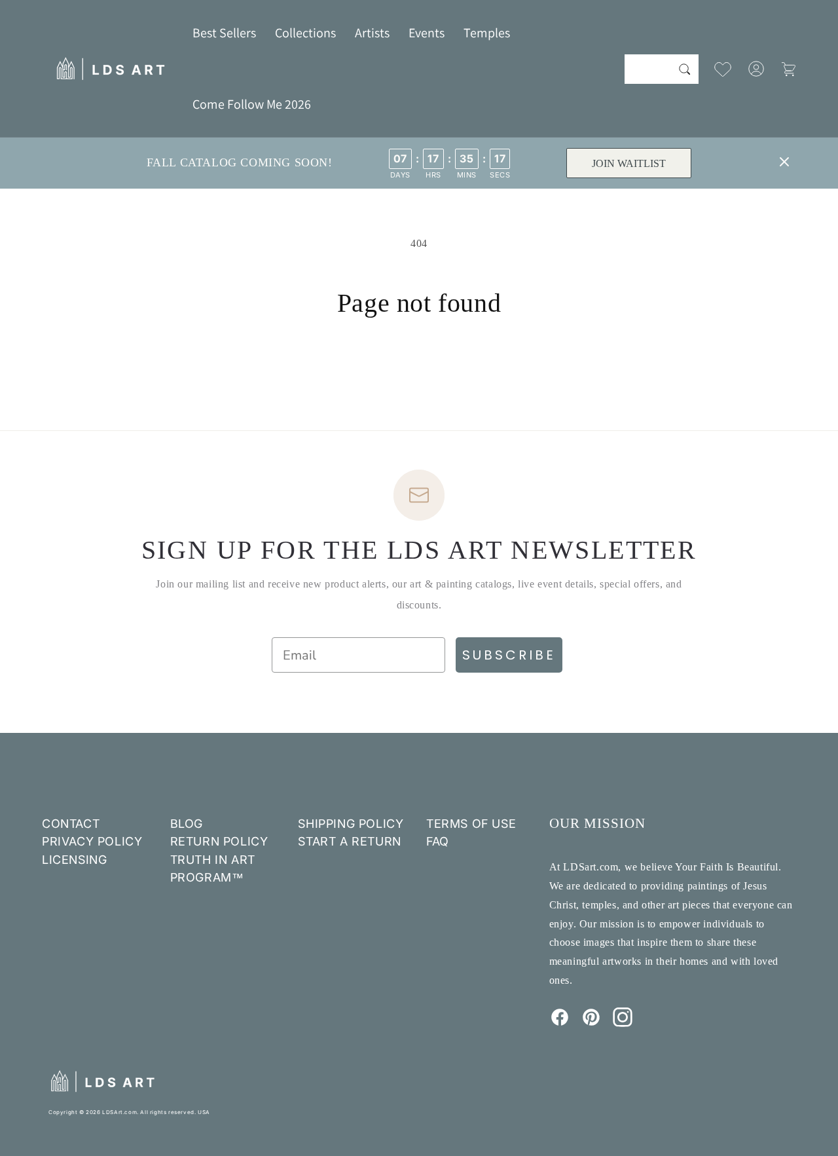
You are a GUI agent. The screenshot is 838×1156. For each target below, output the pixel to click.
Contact (71, 823)
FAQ (437, 841)
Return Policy (219, 841)
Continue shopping (419, 368)
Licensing (74, 860)
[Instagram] (622, 1023)
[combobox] (662, 69)
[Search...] (684, 68)
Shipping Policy (350, 823)
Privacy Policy (92, 841)
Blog (186, 823)
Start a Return (349, 841)
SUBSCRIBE (509, 655)
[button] (305, 32)
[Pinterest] (591, 1023)
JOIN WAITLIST (629, 163)
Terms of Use (471, 823)
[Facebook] (559, 1023)
